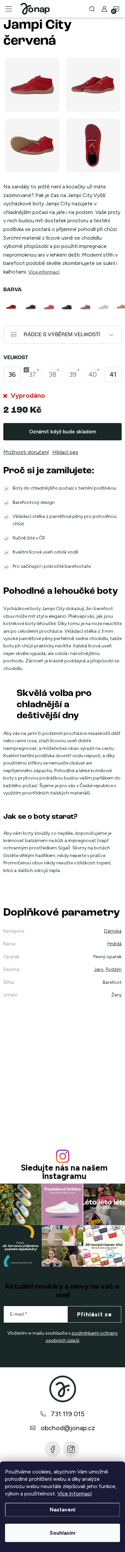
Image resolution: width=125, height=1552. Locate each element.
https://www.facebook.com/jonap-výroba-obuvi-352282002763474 (53, 1449)
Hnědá (114, 944)
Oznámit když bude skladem (62, 432)
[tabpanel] (12, 307)
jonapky (71, 1449)
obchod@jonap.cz (68, 1428)
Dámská (113, 931)
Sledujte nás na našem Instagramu (64, 1172)
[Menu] (8, 8)
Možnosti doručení (26, 452)
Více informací (74, 1493)
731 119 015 (68, 1414)
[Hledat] (92, 8)
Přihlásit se (94, 1314)
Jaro (99, 969)
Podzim (114, 969)
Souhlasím (62, 1533)
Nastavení (62, 1509)
